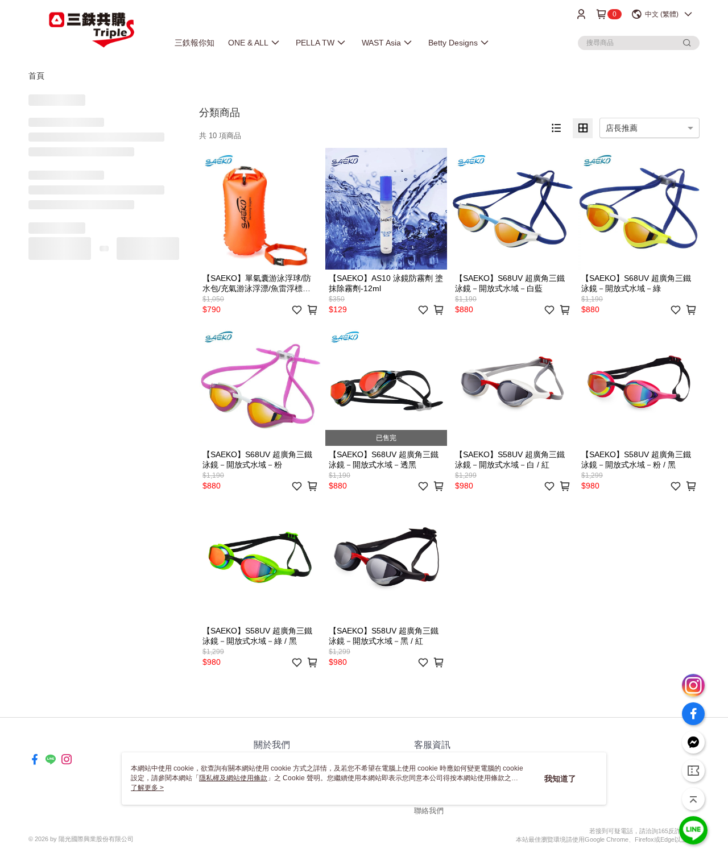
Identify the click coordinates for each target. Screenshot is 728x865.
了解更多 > (147, 788)
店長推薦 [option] (622, 128)
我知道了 (560, 778)
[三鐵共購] (91, 29)
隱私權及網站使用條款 (233, 778)
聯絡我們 (429, 810)
